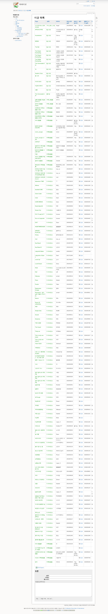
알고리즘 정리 (20, 36)
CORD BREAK (39, 202)
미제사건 (37, 426)
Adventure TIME (39, 181)
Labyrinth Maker (39, 251)
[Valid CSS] (64, 610)
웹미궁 (48, 94)
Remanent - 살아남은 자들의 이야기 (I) (40, 294)
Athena (37, 185)
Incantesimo (38, 35)
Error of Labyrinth (39, 218)
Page (36, 21)
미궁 (24, 10)
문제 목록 (19, 32)
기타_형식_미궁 (50, 25)
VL (36, 69)
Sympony (37, 319)
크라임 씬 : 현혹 (39, 519)
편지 (36, 562)
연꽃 (36, 483)
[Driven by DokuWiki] (71, 610)
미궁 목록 (28, 10)
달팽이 (37, 389)
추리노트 (37, 512)
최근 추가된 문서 (20, 20)
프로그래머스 (21, 34)
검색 (94, 3)
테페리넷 (20, 10)
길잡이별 (37, 384)
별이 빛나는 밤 (39, 446)
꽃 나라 (37, 76)
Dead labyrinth (39, 206)
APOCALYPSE (39, 29)
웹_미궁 (48, 29)
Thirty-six (37, 331)
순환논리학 (38, 463)
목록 (18, 26)
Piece (36, 280)
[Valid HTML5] (57, 610)
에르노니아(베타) (39, 479)
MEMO (37, 41)
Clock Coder (38, 193)
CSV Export (41, 567)
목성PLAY (37, 401)
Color (36, 197)
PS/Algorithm (18, 30)
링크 (80, 21)
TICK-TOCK (38, 343)
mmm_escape (39, 132)
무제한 (37, 405)
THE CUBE (38, 323)
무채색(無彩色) (39, 409)
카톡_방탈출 (49, 99)
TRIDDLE (37, 347)
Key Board (38, 243)
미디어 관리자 (87, 5)
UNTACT (37, 141)
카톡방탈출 (19, 29)
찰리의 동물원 (39, 160)
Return (37, 298)
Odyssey (37, 276)
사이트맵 (93, 5)
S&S (36, 306)
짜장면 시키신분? (39, 508)
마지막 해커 (38, 81)
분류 (48, 21)
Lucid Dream (38, 263)
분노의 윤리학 (39, 450)
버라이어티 (38, 438)
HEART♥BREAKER (40, 226)
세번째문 (37, 454)
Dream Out (38, 210)
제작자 (58, 21)
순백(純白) (38, 459)
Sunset (37, 314)
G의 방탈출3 (38, 543)
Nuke (36, 267)
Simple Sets (38, 310)
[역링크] (97, 21)
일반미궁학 (38, 492)
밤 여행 (37, 434)
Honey (37, 235)
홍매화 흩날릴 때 (39, 539)
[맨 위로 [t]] (97, 27)
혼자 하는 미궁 (39, 535)
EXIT (36, 222)
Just (36, 239)
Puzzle (37, 284)
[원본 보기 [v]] (97, 18)
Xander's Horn (39, 73)
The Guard (38, 327)
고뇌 (36, 364)
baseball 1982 (39, 189)
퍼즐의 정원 (38, 523)
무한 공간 (37, 413)
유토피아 (37, 487)
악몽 (36, 154)
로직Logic (37, 397)
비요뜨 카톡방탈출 (40, 557)
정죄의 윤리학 (39, 500)
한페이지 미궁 (39, 531)
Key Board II (38, 247)
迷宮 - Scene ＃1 (39, 360)
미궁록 (37, 417)
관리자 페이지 (18, 40)
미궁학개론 (38, 422)
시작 (16, 19)
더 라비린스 (19, 27)
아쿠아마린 (38, 471)
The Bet (37, 47)
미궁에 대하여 (39, 85)
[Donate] (43, 610)
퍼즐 (16, 21)
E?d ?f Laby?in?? (39, 214)
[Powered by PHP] (50, 610)
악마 (36, 475)
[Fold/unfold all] (97, 24)
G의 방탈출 (38, 120)
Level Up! (37, 259)
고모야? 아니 (38, 368)
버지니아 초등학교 (40, 442)
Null (36, 272)
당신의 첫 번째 (39, 393)
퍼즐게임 (17, 23)
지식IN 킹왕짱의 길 (40, 504)
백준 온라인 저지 (22, 33)
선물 (36, 90)
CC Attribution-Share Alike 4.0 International (74, 608)
